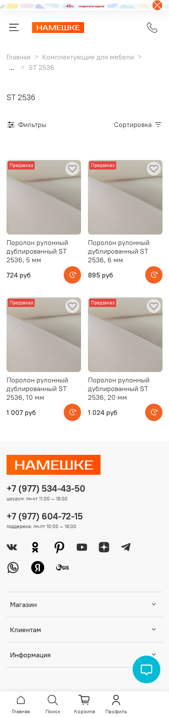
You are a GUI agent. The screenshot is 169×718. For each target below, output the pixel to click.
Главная (18, 56)
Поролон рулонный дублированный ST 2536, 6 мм (119, 251)
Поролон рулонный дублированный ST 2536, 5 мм (37, 251)
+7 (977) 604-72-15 (44, 516)
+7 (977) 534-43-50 (45, 488)
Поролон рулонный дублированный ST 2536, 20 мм (119, 388)
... (11, 67)
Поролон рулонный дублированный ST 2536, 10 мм (37, 388)
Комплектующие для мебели (88, 56)
